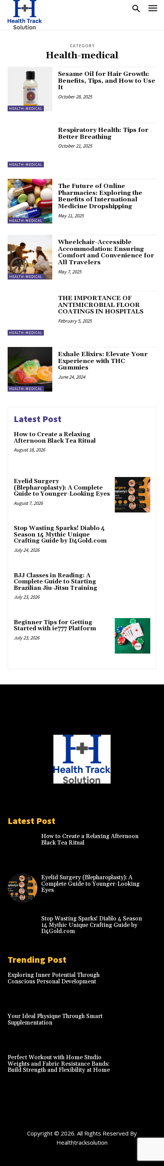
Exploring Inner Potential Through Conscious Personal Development (54, 978)
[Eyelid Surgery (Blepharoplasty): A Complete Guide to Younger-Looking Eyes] (132, 494)
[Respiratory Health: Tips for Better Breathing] (30, 145)
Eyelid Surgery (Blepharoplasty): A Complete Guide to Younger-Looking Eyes (62, 488)
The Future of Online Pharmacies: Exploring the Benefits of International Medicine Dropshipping (100, 196)
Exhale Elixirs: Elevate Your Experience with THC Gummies (103, 360)
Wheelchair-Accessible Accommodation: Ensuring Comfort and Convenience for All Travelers (106, 252)
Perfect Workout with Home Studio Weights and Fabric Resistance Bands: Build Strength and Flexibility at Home (59, 1064)
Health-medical (25, 108)
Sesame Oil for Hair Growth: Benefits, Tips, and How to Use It (106, 80)
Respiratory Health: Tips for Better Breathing (103, 133)
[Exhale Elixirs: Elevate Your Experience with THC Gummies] (30, 369)
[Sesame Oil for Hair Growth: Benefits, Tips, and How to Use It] (30, 89)
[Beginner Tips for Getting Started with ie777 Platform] (132, 636)
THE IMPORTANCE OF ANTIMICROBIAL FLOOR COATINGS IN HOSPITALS (100, 304)
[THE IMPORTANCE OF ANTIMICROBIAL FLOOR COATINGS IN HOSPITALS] (30, 313)
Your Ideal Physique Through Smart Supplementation (55, 1019)
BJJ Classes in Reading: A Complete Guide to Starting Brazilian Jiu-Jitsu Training (55, 582)
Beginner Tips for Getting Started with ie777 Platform (55, 626)
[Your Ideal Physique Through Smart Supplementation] (141, 1027)
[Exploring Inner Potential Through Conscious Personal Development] (141, 986)
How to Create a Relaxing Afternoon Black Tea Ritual (55, 438)
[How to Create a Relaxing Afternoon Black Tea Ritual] (132, 448)
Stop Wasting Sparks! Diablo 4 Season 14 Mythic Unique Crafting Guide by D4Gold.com (60, 534)
